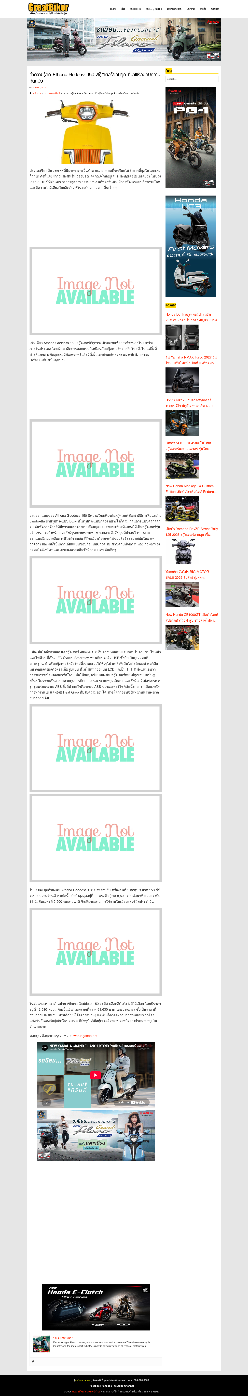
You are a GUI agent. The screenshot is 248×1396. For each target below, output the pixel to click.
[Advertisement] (91, 217)
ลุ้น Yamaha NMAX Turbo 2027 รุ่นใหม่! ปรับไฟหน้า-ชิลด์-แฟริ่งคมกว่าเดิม (191, 360)
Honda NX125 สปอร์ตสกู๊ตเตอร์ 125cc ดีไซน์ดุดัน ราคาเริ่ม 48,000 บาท (191, 403)
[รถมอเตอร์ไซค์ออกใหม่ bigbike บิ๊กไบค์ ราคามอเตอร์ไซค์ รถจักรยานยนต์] (48, 9)
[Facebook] (32, 1361)
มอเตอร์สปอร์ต (174, 9)
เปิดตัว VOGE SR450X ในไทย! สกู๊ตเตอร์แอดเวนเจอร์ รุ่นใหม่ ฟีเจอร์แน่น (188, 446)
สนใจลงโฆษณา (83, 1380)
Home (113, 9)
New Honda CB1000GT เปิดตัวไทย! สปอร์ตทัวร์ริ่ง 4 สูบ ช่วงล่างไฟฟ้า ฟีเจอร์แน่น (192, 617)
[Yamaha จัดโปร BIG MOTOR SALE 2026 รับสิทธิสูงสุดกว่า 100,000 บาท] (182, 594)
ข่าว (123, 9)
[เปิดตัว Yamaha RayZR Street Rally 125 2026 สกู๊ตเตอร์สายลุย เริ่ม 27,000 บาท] (182, 551)
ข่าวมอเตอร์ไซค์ (52, 93)
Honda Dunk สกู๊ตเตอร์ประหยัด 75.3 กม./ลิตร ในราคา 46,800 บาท (191, 317)
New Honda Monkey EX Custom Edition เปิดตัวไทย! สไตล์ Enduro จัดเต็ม (190, 488)
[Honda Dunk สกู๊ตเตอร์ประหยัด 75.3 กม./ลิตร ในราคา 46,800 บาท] (182, 337)
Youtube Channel (124, 1385)
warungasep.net (85, 1035)
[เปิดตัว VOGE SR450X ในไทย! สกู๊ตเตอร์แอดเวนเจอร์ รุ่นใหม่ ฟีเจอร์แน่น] (182, 466)
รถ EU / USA (154, 9)
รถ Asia (135, 9)
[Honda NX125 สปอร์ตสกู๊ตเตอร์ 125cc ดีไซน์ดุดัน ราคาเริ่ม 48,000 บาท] (182, 423)
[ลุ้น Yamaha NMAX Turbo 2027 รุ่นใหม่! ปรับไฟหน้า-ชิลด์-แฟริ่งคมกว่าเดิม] (182, 380)
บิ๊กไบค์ (97, 1391)
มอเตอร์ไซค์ (78, 1391)
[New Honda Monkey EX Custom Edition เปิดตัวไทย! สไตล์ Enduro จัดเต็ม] (182, 508)
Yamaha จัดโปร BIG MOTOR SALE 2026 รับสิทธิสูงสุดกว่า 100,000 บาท (187, 574)
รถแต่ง (203, 9)
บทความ (191, 9)
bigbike (89, 1391)
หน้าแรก (37, 93)
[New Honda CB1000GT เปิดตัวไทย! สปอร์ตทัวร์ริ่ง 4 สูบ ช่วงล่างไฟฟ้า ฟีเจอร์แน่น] (182, 637)
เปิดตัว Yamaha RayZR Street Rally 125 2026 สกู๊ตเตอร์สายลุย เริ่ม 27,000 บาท (192, 531)
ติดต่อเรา (215, 9)
